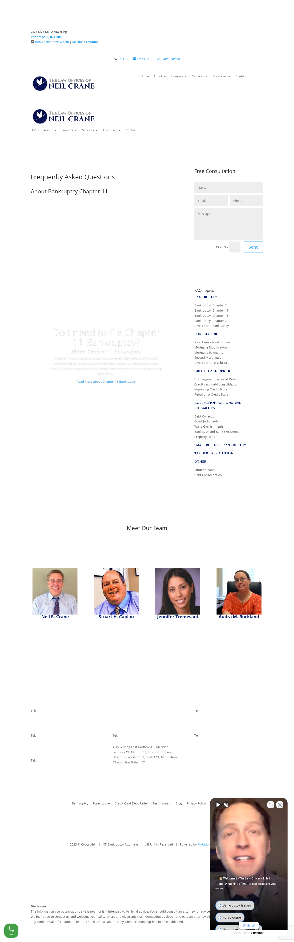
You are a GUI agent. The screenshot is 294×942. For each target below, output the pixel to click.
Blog (179, 803)
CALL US (123, 59)
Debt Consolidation (208, 475)
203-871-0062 (46, 711)
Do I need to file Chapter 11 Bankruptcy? (106, 336)
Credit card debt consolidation (216, 384)
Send (253, 247)
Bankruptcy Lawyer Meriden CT (54, 884)
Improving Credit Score (210, 389)
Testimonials (162, 803)
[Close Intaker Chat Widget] (279, 804)
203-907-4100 (210, 735)
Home (145, 76)
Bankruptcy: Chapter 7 (210, 305)
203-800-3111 (46, 735)
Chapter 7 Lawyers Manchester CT (163, 895)
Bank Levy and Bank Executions (216, 432)
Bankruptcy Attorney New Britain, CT (115, 890)
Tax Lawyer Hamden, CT (98, 884)
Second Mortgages (207, 357)
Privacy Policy (196, 803)
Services (198, 76)
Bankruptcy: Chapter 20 (211, 321)
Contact (240, 76)
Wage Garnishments (209, 426)
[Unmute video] (217, 804)
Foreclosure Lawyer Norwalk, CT (62, 890)
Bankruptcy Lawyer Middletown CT (169, 890)
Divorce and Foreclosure (211, 363)
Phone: (47, 37)
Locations (219, 76)
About (158, 76)
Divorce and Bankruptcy (211, 326)
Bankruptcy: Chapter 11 (211, 310)
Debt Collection (205, 416)
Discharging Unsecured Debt (215, 379)
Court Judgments (206, 421)
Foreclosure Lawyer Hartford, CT (194, 884)
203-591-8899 (210, 711)
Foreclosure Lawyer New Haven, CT (143, 884)
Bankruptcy (80, 803)
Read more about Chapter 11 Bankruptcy (106, 381)
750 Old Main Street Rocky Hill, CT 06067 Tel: (127, 705)
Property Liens (204, 437)
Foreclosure (101, 803)
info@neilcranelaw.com (52, 42)
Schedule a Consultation (234, 34)
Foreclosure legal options (212, 342)
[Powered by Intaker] (257, 933)
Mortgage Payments (208, 352)
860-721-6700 (128, 711)
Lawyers (177, 76)
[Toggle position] (270, 804)
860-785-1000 (46, 760)
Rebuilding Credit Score (211, 394)
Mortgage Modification (210, 347)
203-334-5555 (128, 735)
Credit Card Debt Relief (131, 803)
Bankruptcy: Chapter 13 (211, 315)
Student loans (204, 470)
